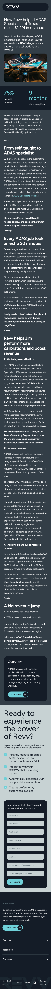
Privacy (18, 983)
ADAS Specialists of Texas (25, 195)
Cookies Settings (42, 982)
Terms (27, 983)
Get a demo (15, 882)
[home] (12, 6)
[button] (43, 7)
